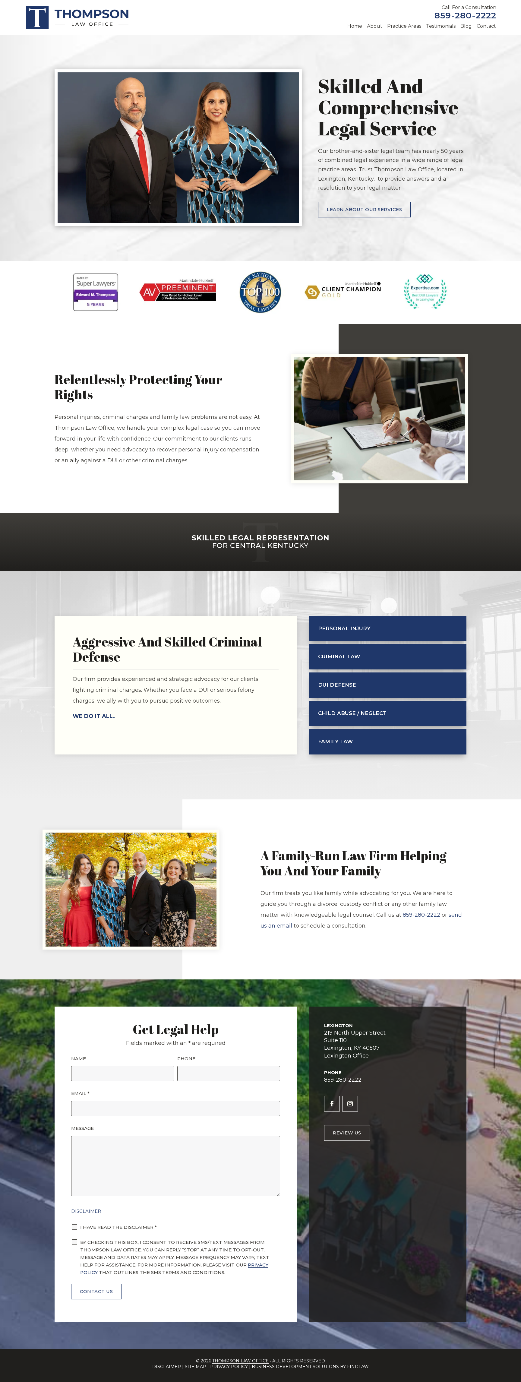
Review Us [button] (347, 1133)
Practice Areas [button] (404, 26)
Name (78, 1058)
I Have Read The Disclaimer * (118, 1227)
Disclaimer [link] (166, 1366)
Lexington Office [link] (346, 1055)
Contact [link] (486, 26)
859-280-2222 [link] (465, 15)
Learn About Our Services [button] (364, 209)
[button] (332, 1104)
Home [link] (354, 26)
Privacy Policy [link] (229, 1366)
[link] (77, 17)
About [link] (374, 26)
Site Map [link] (195, 1366)
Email (80, 1093)
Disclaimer (86, 1211)
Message (82, 1128)
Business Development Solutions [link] (295, 1366)
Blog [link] (466, 26)
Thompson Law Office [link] (240, 1361)
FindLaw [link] (358, 1366)
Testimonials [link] (441, 26)
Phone (186, 1058)
